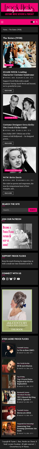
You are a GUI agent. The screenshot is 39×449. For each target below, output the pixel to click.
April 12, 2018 (22, 130)
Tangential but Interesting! (25, 424)
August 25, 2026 (24, 353)
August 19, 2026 (24, 415)
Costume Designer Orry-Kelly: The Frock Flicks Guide (18, 126)
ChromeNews (14, 446)
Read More (8, 91)
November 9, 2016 (23, 180)
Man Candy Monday (23, 363)
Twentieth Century (22, 348)
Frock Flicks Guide (11, 118)
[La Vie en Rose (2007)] (9, 350)
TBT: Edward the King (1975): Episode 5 (26, 398)
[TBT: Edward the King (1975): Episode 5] (9, 397)
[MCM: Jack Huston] (9, 366)
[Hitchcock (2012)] (9, 413)
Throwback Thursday (23, 395)
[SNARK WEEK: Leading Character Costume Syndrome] (19, 55)
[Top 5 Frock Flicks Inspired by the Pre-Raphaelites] (9, 381)
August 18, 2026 (24, 433)
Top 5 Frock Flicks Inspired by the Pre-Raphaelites (25, 381)
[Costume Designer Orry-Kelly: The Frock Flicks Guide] (19, 107)
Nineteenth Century (23, 392)
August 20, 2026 (24, 402)
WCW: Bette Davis (12, 177)
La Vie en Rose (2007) (25, 350)
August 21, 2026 (24, 386)
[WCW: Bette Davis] (19, 160)
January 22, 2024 (23, 78)
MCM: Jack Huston (24, 366)
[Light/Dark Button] (32, 22)
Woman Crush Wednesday (13, 170)
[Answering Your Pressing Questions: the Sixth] (9, 428)
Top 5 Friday (21, 377)
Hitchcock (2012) (24, 413)
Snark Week (9, 65)
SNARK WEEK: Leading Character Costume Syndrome (18, 73)
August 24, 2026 (24, 368)
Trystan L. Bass (10, 78)
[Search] (37, 22)
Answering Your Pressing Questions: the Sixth (27, 428)
